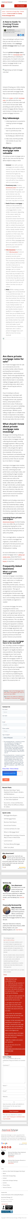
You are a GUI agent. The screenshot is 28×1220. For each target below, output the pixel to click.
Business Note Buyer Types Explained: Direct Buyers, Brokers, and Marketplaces (14, 792)
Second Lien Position (10, 825)
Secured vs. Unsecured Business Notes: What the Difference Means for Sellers (14, 805)
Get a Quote (20, 6)
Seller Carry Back (9, 847)
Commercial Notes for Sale (12, 829)
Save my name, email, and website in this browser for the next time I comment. (13, 1106)
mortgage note (17, 54)
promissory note (11, 187)
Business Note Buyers (10, 822)
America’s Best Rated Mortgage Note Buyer (14, 1171)
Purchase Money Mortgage (12, 844)
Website (5, 1096)
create (11, 98)
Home (3, 11)
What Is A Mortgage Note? (11, 832)
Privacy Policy (6, 1185)
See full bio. (19, 930)
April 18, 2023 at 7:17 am (10, 981)
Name (5, 1085)
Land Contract (8, 841)
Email (5, 1091)
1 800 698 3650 (4, 1204)
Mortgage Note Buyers (10, 815)
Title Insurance (10, 250)
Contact (5, 1178)
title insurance (13, 252)
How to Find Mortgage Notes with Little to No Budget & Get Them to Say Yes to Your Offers (14, 692)
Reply (5, 975)
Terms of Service (7, 1187)
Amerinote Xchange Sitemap (10, 1180)
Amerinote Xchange (8, 522)
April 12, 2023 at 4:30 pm (9, 940)
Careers (5, 1183)
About (4, 1173)
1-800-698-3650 (22, 1)
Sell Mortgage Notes (10, 819)
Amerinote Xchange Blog (12, 11)
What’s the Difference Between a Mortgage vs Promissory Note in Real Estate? (14, 698)
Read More (11, 1156)
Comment (6, 1065)
